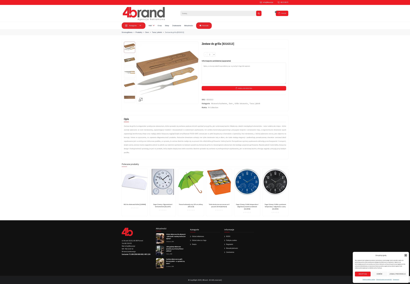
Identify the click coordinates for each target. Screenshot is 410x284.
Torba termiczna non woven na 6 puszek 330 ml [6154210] (219, 205)
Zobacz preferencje (398, 274)
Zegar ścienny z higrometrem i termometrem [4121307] (163, 205)
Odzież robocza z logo (199, 240)
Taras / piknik (157, 32)
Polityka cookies (231, 240)
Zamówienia (230, 252)
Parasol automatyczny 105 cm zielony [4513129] (191, 205)
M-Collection (213, 107)
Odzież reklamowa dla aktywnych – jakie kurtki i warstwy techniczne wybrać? (176, 236)
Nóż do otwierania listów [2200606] (135, 204)
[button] (406, 255)
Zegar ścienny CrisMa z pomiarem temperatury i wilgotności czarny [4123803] (275, 206)
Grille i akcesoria (241, 103)
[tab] (126, 119)
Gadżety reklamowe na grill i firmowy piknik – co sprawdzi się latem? (175, 261)
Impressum (396, 279)
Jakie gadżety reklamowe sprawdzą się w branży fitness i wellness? (175, 249)
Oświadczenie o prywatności (384, 279)
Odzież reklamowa (198, 236)
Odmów (379, 274)
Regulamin (229, 244)
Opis (126, 119)
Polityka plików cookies (369, 279)
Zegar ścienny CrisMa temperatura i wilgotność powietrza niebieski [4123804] (247, 206)
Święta (194, 244)
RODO (228, 236)
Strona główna (127, 32)
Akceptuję (363, 274)
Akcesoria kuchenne (219, 103)
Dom (147, 32)
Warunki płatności (232, 248)
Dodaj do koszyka (245, 88)
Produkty (138, 32)
